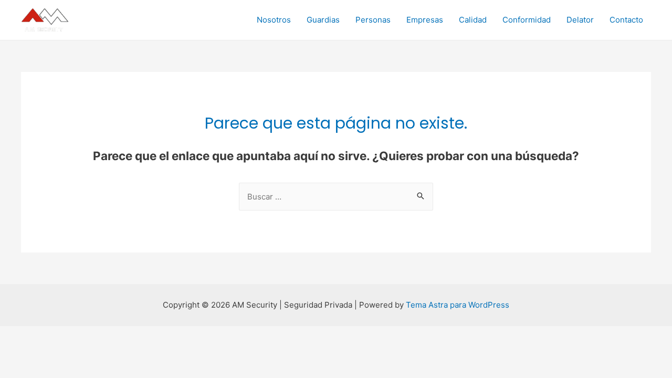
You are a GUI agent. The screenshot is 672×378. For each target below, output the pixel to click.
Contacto (626, 20)
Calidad (473, 20)
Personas (373, 20)
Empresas (424, 20)
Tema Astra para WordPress (457, 305)
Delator (580, 20)
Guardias (323, 20)
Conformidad (526, 20)
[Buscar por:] (336, 197)
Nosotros (274, 20)
